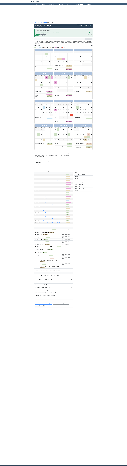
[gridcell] (46, 54)
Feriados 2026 (60, 4)
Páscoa (43, 190)
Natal (43, 220)
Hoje (37, 4)
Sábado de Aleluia (45, 188)
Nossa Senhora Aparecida (46, 206)
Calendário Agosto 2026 (79, 182)
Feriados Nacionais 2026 (48, 303)
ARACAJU (76, 172)
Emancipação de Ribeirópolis (47, 216)
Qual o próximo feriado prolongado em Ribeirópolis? (45, 295)
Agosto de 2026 (69, 4)
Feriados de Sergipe (39, 303)
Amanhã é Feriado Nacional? (59, 38)
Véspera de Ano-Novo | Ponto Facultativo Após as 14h (51, 222)
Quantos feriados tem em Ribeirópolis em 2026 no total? (46, 292)
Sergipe (45, 22)
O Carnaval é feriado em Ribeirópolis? (42, 290)
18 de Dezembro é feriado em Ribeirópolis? (43, 279)
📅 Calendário (43, 35)
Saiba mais (38, 35)
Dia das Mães (44, 196)
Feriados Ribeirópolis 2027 (40, 305)
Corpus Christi (44, 198)
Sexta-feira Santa (45, 186)
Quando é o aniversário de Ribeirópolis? (42, 297)
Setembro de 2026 (79, 4)
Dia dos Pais (44, 202)
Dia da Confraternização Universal (48, 174)
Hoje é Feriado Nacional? (49, 38)
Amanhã (43, 4)
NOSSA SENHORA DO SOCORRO (80, 174)
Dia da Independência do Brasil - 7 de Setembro (50, 204)
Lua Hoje (76, 190)
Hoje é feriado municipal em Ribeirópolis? (43, 284)
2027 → (82, 25)
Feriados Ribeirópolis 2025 (64, 303)
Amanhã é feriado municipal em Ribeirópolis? (43, 287)
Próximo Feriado (35, 1)
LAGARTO (76, 178)
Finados (43, 210)
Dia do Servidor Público (46, 208)
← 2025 (79, 25)
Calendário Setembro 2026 (79, 184)
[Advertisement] (63, 14)
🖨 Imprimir (87, 25)
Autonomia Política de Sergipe (47, 200)
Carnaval (43, 178)
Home (35, 22)
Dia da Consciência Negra (46, 214)
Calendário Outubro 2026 (79, 186)
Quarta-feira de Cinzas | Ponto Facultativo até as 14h (51, 180)
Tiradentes (43, 192)
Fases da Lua (89, 4)
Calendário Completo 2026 (79, 188)
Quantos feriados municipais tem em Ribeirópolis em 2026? (46, 282)
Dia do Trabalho (44, 194)
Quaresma (43, 182)
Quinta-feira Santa (45, 184)
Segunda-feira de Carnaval (46, 176)
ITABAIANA (76, 176)
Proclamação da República (46, 212)
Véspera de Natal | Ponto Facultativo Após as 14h (50, 218)
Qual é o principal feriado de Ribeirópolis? (43, 273)
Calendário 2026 (51, 4)
